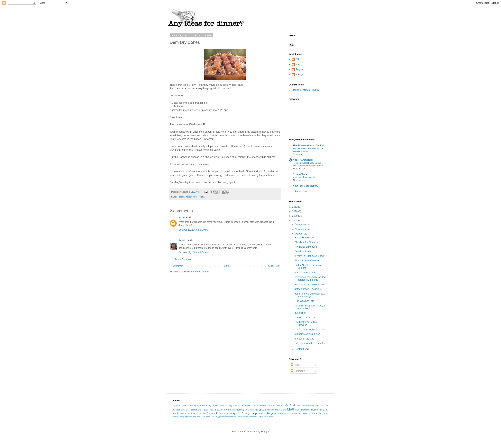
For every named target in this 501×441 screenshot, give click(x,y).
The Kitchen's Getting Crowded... (306, 323)
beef (199, 405)
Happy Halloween (304, 237)
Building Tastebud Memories (310, 284)
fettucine (206, 410)
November (301, 229)
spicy (193, 416)
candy (236, 405)
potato (229, 413)
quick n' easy (241, 413)
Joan (252, 410)
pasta (176, 413)
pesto (195, 413)
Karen (181, 217)
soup (182, 417)
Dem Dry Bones (303, 251)
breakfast (223, 405)
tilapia (227, 417)
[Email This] (212, 192)
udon (237, 417)
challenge (245, 405)
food (212, 410)
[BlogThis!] (216, 192)
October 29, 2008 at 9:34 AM (193, 252)
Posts (296, 365)
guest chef (300, 313)
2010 (295, 211)
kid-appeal (260, 409)
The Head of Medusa (306, 246)
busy (230, 405)
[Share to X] (220, 192)
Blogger (265, 431)
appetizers (178, 405)
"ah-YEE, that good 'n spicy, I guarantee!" (310, 307)
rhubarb (285, 413)
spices (188, 417)
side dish (316, 413)
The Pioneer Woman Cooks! (308, 145)
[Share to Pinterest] (227, 192)
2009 (295, 216)
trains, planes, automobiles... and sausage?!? (310, 295)
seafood (306, 413)
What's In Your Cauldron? (308, 260)
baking (193, 405)
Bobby (208, 405)
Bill (297, 59)
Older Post (273, 266)
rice (291, 413)
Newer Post (177, 266)
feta (199, 410)
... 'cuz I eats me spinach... (308, 317)
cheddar (254, 405)
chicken (270, 405)
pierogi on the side (304, 338)
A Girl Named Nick (303, 160)
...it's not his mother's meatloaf (310, 343)
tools (232, 417)
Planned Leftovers (216, 413)
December (301, 224)
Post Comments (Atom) (196, 271)
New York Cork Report (305, 185)
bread (215, 405)
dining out (185, 410)
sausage (298, 413)
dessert (176, 410)
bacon (182, 197)
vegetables (263, 416)
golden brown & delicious (308, 289)
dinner (194, 410)
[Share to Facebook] (224, 192)
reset (279, 413)
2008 (295, 220)
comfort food (288, 405)
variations (253, 417)
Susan (207, 417)
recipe (254, 413)
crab (326, 405)
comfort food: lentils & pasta (309, 329)
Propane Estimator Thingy (305, 90)
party (325, 410)
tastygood (219, 416)
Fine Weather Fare (304, 301)
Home (226, 266)
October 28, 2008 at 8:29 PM (193, 229)
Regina (201, 197)
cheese (262, 405)
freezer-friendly (223, 409)
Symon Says (300, 174)
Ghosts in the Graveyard (307, 242)
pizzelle (202, 413)
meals (297, 410)
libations (282, 410)
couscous (318, 405)
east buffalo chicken (305, 272)
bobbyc (299, 74)
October (299, 233)
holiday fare (191, 197)
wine (271, 417)
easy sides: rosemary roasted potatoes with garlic (310, 278)
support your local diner (307, 334)
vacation (244, 417)
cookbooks (300, 405)
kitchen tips (272, 410)
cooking (310, 405)
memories (306, 410)
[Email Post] (206, 192)
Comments (299, 371)
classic (278, 405)
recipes (262, 413)
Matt (298, 64)
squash (200, 417)
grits (234, 410)
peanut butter (186, 413)
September (301, 349)
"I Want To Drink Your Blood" (309, 256)
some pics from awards (304, 177)
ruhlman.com (300, 191)
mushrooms (317, 410)
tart (212, 416)
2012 (295, 207)
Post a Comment (183, 259)
